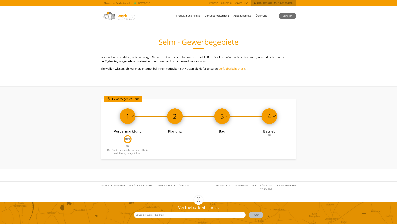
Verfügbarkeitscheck (217, 15)
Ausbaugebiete (242, 15)
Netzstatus (144, 3)
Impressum (226, 3)
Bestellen (287, 15)
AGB (254, 185)
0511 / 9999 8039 (264, 3)
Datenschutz (224, 185)
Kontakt (213, 3)
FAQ (246, 3)
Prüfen (256, 215)
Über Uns (261, 15)
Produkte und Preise (188, 15)
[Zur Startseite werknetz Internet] (118, 15)
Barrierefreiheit (286, 185)
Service (238, 3)
